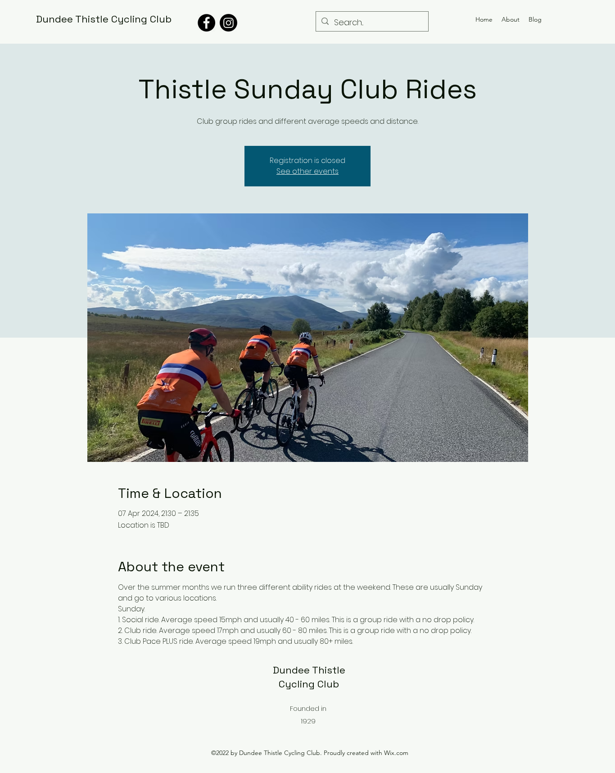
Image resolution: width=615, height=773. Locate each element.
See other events (307, 171)
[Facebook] (206, 23)
